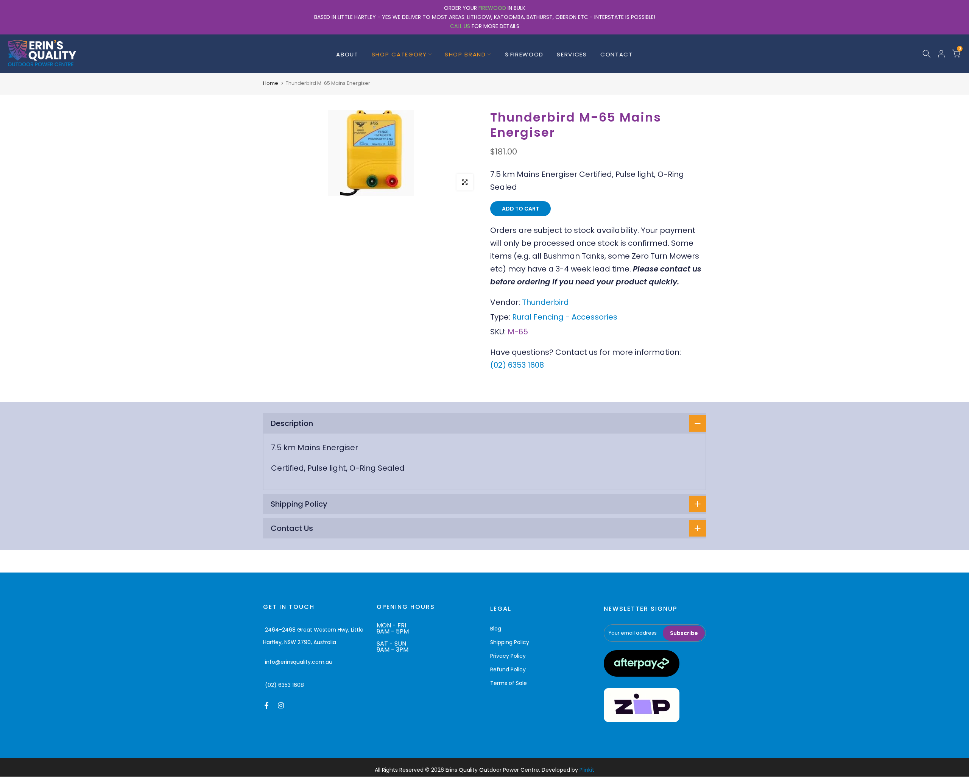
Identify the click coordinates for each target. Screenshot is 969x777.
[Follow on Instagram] (280, 705)
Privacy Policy (508, 656)
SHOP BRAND (465, 54)
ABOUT (347, 54)
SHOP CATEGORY (399, 54)
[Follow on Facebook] (266, 705)
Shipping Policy (509, 642)
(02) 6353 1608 (517, 365)
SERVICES (572, 54)
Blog (495, 628)
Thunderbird (545, 302)
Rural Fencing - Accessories (564, 317)
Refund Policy (508, 669)
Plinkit (587, 770)
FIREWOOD (492, 8)
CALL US (460, 26)
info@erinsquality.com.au (298, 662)
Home (270, 83)
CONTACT (616, 54)
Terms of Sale (508, 683)
